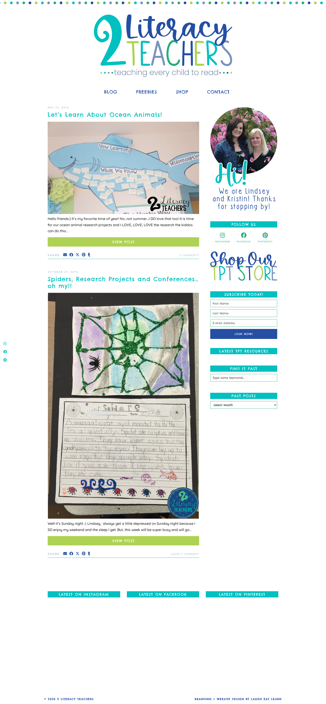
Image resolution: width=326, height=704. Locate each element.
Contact (218, 92)
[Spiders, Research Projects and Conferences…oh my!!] (123, 407)
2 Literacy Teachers (75, 699)
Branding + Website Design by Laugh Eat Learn (238, 699)
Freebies (146, 92)
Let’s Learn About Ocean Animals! (105, 114)
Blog (110, 92)
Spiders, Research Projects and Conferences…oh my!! (123, 282)
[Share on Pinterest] (84, 254)
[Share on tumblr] (89, 254)
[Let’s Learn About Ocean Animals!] (123, 169)
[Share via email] (65, 254)
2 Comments (189, 255)
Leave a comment (185, 554)
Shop (182, 92)
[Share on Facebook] (72, 254)
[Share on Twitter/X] (78, 254)
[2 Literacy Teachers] (163, 45)
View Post (123, 242)
